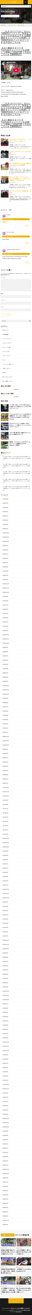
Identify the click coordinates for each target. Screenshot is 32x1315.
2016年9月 (5, 851)
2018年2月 (5, 779)
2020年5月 (5, 664)
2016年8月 (5, 855)
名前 (2, 293)
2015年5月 (5, 919)
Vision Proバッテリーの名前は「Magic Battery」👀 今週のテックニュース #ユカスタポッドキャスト (20, 425)
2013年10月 (6, 999)
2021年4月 (5, 617)
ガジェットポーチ (7, 343)
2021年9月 (5, 596)
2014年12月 (6, 940)
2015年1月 (5, 936)
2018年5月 (5, 766)
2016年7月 (5, 859)
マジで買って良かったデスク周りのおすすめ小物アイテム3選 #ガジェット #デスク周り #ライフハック (20, 406)
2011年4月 (5, 1105)
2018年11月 (6, 740)
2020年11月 (6, 639)
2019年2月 (5, 728)
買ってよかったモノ (8, 377)
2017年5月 (5, 817)
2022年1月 (5, 579)
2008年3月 (5, 1216)
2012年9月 (5, 1054)
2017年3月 (5, 825)
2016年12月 (6, 838)
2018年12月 (6, 736)
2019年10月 (6, 694)
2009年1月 (5, 1203)
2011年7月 (5, 1097)
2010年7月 (5, 1139)
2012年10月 (6, 1050)
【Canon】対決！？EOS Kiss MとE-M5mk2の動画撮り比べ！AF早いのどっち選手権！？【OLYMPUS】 (20, 178)
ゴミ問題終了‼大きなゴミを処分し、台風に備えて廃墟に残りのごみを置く (8, 1291)
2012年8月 (5, 1059)
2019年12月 (6, 685)
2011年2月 (5, 1114)
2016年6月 (5, 864)
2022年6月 (5, 558)
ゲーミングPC (6, 351)
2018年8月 (5, 753)
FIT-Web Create (26, 1310)
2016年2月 (5, 881)
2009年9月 (5, 1178)
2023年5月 (5, 511)
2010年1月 (5, 1165)
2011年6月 (5, 1101)
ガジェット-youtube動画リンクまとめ (20, 1308)
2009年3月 (5, 1199)
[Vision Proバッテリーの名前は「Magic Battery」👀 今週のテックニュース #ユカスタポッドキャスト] (5, 426)
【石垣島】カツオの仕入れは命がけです (23, 1270)
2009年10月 (6, 1173)
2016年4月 (5, 872)
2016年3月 (5, 876)
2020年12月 (6, 634)
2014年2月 (5, 982)
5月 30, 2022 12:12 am (8, 219)
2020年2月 (5, 677)
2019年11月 (6, 690)
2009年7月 (5, 1182)
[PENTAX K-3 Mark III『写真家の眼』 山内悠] (5, 194)
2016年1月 (5, 885)
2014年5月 (5, 970)
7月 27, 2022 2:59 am (8, 254)
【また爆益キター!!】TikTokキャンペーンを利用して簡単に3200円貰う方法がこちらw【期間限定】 (16, 51)
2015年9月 (5, 902)
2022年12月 (6, 533)
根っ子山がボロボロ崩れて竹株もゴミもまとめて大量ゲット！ (23, 1290)
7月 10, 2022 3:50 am (8, 236)
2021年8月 (5, 600)
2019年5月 (5, 715)
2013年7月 (5, 1012)
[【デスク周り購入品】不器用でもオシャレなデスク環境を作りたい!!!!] (5, 435)
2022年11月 (6, 537)
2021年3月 (5, 622)
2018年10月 (6, 745)
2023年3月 (5, 520)
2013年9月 (5, 1004)
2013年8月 (5, 1008)
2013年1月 (5, 1037)
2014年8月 (5, 957)
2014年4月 (5, 974)
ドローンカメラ (6, 355)
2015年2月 (5, 931)
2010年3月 (5, 1156)
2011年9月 (5, 1093)
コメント (3, 277)
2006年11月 (6, 1220)
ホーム (4, 360)
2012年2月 (5, 1080)
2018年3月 (5, 774)
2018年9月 (5, 749)
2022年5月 (5, 562)
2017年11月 (6, 791)
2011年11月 (6, 1088)
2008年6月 (5, 1211)
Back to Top (16, 1301)
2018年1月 (5, 783)
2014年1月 (5, 987)
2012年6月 (5, 1067)
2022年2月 (5, 575)
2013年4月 (5, 1025)
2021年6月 (5, 609)
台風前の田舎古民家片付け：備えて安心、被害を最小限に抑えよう (8, 1271)
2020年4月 (5, 668)
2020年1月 (5, 681)
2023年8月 (5, 499)
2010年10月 (6, 1127)
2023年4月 (5, 516)
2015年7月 (5, 910)
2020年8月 (5, 651)
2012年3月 (5, 1076)
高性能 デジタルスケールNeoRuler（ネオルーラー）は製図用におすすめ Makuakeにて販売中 (19, 443)
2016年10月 (6, 847)
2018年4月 (5, 770)
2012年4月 (5, 1071)
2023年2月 (5, 524)
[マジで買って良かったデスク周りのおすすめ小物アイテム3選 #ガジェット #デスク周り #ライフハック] (5, 408)
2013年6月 (5, 1016)
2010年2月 (5, 1161)
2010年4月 (5, 1152)
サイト (2, 306)
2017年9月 (5, 800)
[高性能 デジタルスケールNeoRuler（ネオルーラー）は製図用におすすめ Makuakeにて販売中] (5, 445)
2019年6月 (5, 711)
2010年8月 (5, 1135)
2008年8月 (5, 1207)
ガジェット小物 (6, 347)
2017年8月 (5, 804)
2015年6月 (5, 914)
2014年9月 (5, 953)
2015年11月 (6, 893)
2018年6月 (5, 762)
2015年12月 (6, 889)
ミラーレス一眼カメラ (8, 364)
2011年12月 (6, 1084)
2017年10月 (6, 796)
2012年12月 (6, 1042)
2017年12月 (6, 787)
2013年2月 (5, 1033)
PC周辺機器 (5, 334)
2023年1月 (5, 528)
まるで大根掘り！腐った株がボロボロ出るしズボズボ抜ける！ (23, 1252)
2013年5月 (5, 1020)
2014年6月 (5, 965)
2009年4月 (5, 1195)
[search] (30, 6)
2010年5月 (5, 1148)
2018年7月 (5, 757)
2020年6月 (5, 660)
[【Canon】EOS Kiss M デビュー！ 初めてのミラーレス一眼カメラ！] (5, 142)
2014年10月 (6, 948)
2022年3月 (5, 571)
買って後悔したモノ (8, 381)
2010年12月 (6, 1118)
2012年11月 (6, 1046)
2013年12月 (6, 991)
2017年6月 (5, 813)
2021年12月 (6, 583)
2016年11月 (6, 842)
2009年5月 (5, 1190)
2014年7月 (5, 961)
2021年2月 (5, 626)
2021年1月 (5, 630)
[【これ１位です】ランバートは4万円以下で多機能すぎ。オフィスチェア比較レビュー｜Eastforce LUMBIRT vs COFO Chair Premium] (5, 417)
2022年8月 (5, 550)
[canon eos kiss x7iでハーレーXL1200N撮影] (5, 154)
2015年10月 (6, 897)
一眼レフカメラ (14, 16)
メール (3, 300)
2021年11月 (6, 588)
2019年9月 (5, 698)
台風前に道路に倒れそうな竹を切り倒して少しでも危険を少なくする (8, 1252)
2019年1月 (5, 732)
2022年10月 (6, 541)
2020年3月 (5, 673)
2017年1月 (5, 834)
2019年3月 (5, 723)
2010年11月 (6, 1122)
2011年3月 (5, 1110)
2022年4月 (5, 567)
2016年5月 (5, 868)
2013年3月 (5, 1029)
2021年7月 (5, 605)
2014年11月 (6, 944)
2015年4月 (5, 923)
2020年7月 (5, 656)
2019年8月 (5, 702)
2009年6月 (5, 1186)
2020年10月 (6, 643)
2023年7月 (5, 503)
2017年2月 (5, 830)
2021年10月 (6, 592)
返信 (27, 225)
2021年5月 (5, 613)
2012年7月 (5, 1063)
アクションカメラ (7, 338)
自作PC (4, 372)
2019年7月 (5, 706)
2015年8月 (5, 906)
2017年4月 (5, 821)
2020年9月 (5, 647)
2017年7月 (5, 808)
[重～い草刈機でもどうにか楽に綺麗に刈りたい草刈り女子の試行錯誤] (5, 166)
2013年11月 (6, 995)
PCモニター (5, 330)
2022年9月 (5, 545)
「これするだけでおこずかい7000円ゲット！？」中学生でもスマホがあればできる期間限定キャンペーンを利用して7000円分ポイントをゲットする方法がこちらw (16, 37)
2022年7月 (5, 554)
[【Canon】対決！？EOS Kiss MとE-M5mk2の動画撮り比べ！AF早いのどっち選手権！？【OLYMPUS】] (5, 180)
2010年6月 (5, 1144)
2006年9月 (5, 1224)
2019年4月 (5, 719)
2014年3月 (5, 978)
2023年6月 (5, 507)
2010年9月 (5, 1131)
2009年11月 (6, 1169)
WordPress (19, 1311)
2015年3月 (5, 927)
